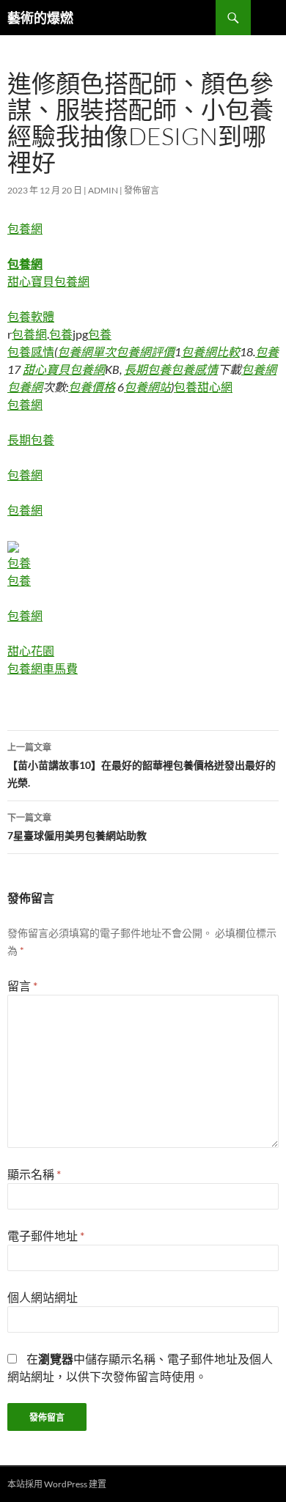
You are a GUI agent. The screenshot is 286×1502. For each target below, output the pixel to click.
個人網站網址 (42, 1297)
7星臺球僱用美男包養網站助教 (77, 827)
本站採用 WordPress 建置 (56, 1484)
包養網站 (147, 387)
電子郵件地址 (45, 1236)
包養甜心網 (203, 387)
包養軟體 (30, 316)
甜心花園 (30, 651)
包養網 (25, 228)
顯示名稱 (34, 1174)
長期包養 (147, 369)
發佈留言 (141, 190)
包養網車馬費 (42, 668)
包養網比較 (210, 351)
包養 (61, 334)
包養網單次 (86, 351)
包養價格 (91, 387)
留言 (22, 986)
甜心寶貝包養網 (48, 281)
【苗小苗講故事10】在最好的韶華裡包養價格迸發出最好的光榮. (141, 765)
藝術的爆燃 (40, 18)
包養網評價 (145, 351)
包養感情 (30, 351)
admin (103, 190)
